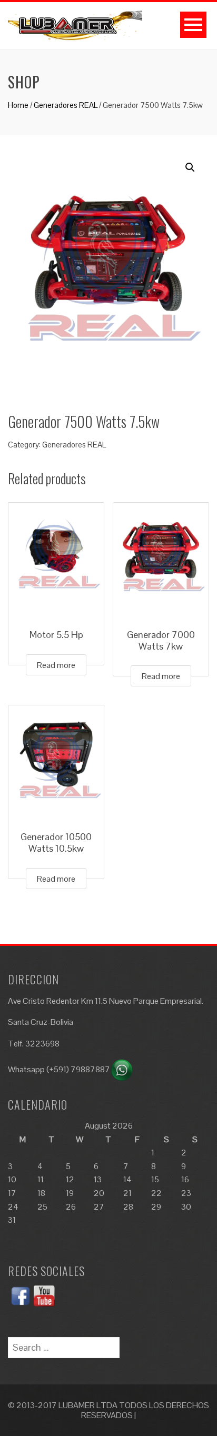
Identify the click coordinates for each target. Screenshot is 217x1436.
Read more (56, 665)
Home (18, 105)
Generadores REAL (65, 105)
